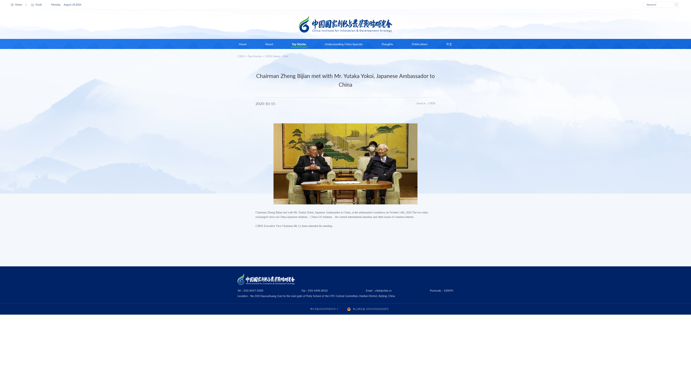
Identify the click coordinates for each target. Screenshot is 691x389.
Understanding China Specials (344, 44)
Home (18, 4)
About (269, 44)
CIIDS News (272, 56)
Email (39, 4)
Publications (420, 44)
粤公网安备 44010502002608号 (371, 308)
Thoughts (387, 44)
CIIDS (241, 56)
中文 (449, 44)
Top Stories (299, 44)
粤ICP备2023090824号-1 (324, 308)
